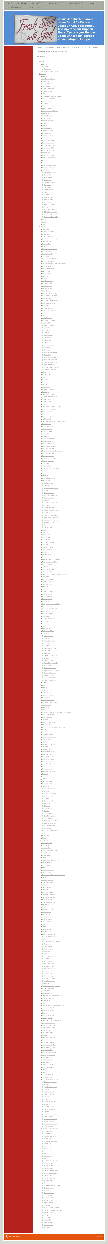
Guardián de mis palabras (51, 670)
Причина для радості (48, 897)
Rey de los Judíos (47, 571)
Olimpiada (47, 798)
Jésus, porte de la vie (48, 456)
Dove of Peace (46, 271)
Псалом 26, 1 (48, 1133)
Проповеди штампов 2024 (50, 1079)
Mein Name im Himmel (48, 79)
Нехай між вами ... (49, 981)
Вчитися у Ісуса (46, 847)
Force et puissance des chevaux (51, 468)
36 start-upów (46, 697)
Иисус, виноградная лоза (49, 1047)
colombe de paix (47, 429)
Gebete (44, 221)
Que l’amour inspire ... (50, 527)
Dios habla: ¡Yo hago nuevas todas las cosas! (55, 574)
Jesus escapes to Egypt (49, 258)
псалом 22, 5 (48, 1148)
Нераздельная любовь (49, 1045)
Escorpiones (47, 658)
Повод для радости (48, 1042)
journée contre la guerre (51, 488)
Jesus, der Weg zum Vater (49, 140)
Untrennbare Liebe (47, 135)
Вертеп (44, 877)
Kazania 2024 (46, 786)
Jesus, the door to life (48, 298)
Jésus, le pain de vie (48, 461)
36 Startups (45, 81)
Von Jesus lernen (47, 83)
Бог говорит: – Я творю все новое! (52, 1020)
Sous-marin (45, 433)
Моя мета (45, 889)
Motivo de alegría (47, 596)
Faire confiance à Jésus (51, 507)
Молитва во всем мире (50, 1123)
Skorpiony (47, 811)
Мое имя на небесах (48, 988)
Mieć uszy (47, 803)
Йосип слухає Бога (47, 880)
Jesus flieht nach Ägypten (49, 106)
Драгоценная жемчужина (49, 1040)
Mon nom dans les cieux (49, 389)
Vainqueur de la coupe (50, 495)
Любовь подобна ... (49, 1178)
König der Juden (47, 108)
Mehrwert (44, 76)
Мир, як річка (46, 852)
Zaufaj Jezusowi (48, 813)
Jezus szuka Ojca (47, 783)
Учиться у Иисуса (47, 993)
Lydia (43, 160)
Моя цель (45, 1035)
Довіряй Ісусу (48, 961)
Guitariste (46, 500)
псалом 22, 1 (48, 1158)
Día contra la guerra (49, 640)
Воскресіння (45, 916)
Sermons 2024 (46, 322)
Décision (46, 485)
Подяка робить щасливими (50, 850)
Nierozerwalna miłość (48, 751)
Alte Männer (47, 180)
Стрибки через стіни (50, 936)
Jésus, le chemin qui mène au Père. (52, 451)
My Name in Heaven (48, 231)
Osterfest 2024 (48, 202)
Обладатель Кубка (49, 1094)
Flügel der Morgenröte (50, 212)
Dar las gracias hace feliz (49, 549)
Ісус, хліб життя (46, 914)
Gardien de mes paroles (51, 520)
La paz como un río (47, 552)
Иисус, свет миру (47, 1057)
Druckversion (11, 1236)
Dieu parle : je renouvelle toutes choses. (53, 421)
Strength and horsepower (49, 310)
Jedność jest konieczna (48, 744)
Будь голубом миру (47, 882)
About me (45, 382)
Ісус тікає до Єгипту (48, 870)
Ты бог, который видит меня (52, 1185)
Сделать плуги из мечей (51, 1170)
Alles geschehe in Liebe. (51, 217)
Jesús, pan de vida (47, 613)
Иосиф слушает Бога (48, 1025)
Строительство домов (50, 1101)
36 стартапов (46, 990)
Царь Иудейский (47, 1018)
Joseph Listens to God (48, 268)
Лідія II (44, 926)
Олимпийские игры (49, 1091)
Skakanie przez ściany (50, 788)
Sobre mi (44, 687)
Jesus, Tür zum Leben (48, 145)
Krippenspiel (45, 113)
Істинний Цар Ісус (47, 919)
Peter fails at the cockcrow (49, 249)
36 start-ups (45, 392)
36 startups (45, 544)
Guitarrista (47, 653)
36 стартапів (46, 845)
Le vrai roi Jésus (46, 465)
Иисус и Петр (48, 1220)
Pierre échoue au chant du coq (51, 406)
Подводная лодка (47, 1032)
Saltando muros (48, 636)
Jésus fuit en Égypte (48, 416)
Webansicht (100, 1236)
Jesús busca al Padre (48, 631)
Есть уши (46, 1096)
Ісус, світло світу (47, 912)
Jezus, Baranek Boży (48, 714)
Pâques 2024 (48, 512)
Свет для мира (48, 1168)
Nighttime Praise (47, 273)
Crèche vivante (46, 424)
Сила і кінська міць (47, 921)
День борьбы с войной (50, 1087)
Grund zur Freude (47, 133)
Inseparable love (47, 288)
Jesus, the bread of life (48, 303)
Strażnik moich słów (49, 825)
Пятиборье (47, 1143)
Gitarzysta (47, 806)
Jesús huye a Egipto (48, 569)
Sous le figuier (46, 475)
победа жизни (48, 1200)
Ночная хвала (46, 1030)
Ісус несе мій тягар (49, 968)
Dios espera (45, 566)
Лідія (43, 924)
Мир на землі (46, 855)
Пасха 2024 (47, 1111)
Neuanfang (43, 74)
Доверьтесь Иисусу (49, 1106)
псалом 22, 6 (48, 1146)
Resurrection (45, 305)
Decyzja (46, 791)
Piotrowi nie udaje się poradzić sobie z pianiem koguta (57, 712)
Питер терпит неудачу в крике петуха (53, 1005)
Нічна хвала (45, 884)
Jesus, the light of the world (50, 300)
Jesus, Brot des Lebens (48, 150)
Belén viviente (46, 576)
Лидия (44, 1069)
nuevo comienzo (45, 537)
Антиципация (48, 1131)
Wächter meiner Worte (50, 209)
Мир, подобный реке (48, 998)
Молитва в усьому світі (50, 978)
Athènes (44, 404)
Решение (46, 1084)
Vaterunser (45, 219)
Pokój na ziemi (46, 707)
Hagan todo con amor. (50, 680)
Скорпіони (47, 958)
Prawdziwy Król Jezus (48, 771)
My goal (44, 278)
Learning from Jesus (48, 236)
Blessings (45, 379)
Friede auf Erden (47, 91)
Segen (44, 224)
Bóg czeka (45, 719)
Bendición (45, 685)
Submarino (45, 586)
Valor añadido (46, 539)
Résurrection (45, 463)
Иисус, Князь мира (49, 1109)
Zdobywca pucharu (49, 801)
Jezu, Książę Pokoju (50, 815)
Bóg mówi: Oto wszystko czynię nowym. (53, 727)
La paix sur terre (46, 401)
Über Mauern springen (50, 172)
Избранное (47, 1138)
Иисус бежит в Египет (48, 1015)
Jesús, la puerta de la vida (49, 608)
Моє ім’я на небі (47, 843)
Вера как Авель (48, 1180)
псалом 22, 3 (48, 1153)
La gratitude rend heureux (49, 396)
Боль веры (47, 1205)
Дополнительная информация (51, 986)
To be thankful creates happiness (51, 239)
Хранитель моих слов (50, 1119)
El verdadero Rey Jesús (49, 618)
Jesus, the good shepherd (49, 295)
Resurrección (46, 616)
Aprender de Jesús (47, 547)
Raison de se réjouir (48, 443)
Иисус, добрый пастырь (49, 1052)
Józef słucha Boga (47, 732)
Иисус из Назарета (48, 1010)
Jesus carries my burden (51, 357)
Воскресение (46, 1062)
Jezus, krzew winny (47, 754)
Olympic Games (48, 335)
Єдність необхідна (47, 892)
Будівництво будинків (50, 956)
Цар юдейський (46, 872)
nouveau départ (44, 384)
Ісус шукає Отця (47, 931)
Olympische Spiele (49, 182)
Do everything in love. (50, 369)
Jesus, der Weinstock (48, 138)
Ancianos (46, 643)
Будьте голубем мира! (48, 1027)
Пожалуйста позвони (50, 1160)
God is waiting (46, 256)
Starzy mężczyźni (49, 796)
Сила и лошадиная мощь (49, 1067)
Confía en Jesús (48, 660)
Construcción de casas (50, 655)
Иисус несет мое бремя (51, 1114)
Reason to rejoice (47, 286)
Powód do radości (47, 749)
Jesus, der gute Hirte (48, 143)
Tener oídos (47, 650)
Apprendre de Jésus (48, 394)
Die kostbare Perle (47, 130)
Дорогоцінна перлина (48, 894)
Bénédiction (45, 532)
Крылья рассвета (49, 1121)
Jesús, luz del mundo (48, 611)
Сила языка (47, 1175)
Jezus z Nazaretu (47, 717)
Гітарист (46, 953)
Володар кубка (48, 948)
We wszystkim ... (48, 833)
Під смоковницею (47, 929)
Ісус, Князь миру (49, 963)
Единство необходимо (48, 1037)
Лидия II (44, 1072)
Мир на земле (46, 1000)
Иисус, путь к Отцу (47, 1050)
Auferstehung (46, 152)
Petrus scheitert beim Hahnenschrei (52, 96)
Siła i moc (45, 774)
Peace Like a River (47, 241)
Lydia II (44, 162)
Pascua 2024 (48, 665)
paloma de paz (46, 581)
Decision (46, 327)
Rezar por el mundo (49, 677)
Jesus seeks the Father (48, 320)
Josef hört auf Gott (47, 115)
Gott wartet (45, 103)
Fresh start (43, 226)
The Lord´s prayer (47, 374)
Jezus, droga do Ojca (48, 756)
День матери (48, 1163)
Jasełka (44, 729)
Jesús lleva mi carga (50, 668)
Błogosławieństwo (47, 835)
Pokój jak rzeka (46, 705)
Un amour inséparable (48, 446)
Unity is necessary (47, 281)
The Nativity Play (47, 266)
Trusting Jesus (48, 350)
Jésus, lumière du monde (49, 458)
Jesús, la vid (45, 601)
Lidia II (44, 626)
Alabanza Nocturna (47, 584)
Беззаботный (48, 1195)
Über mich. (45, 64)
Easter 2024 (47, 355)
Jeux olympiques (49, 493)
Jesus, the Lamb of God (49, 251)
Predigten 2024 (46, 170)
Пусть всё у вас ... (49, 1126)
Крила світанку (48, 976)
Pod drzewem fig (47, 781)
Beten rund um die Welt (50, 214)
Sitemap (18, 1236)
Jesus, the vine (46, 290)
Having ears (47, 340)
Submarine (45, 276)
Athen (43, 93)
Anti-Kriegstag (48, 177)
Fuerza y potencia (47, 621)
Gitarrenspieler (48, 189)
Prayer (44, 377)
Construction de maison (51, 502)
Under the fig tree (47, 318)
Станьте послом (49, 1193)
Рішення (46, 939)
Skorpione (47, 194)
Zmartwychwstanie (47, 769)
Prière (44, 529)
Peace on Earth (46, 244)
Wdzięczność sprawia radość (50, 702)
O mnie (44, 838)
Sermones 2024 (46, 633)
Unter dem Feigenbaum (49, 165)
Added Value (45, 229)
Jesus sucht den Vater (48, 167)
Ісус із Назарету (47, 865)
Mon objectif (45, 436)
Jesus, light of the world (50, 359)
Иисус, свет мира (49, 1116)
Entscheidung (48, 175)
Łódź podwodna (46, 739)
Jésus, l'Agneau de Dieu (49, 409)
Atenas (44, 557)
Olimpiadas (47, 645)
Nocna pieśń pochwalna (49, 737)
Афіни (44, 857)
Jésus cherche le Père (48, 478)
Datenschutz (47, 69)
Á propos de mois (47, 534)
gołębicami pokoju (47, 734)
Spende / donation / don (51, 71)
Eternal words (46, 372)
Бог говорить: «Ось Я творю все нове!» (53, 875)
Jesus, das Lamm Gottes (49, 98)
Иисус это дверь (49, 1202)
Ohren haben (48, 187)
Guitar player (47, 342)
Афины (44, 1003)
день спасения (48, 1165)
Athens (44, 246)
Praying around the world (51, 367)
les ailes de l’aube (49, 522)
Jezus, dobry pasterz (48, 759)
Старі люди (47, 944)
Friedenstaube (46, 118)
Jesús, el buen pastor (48, 606)
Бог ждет (44, 1013)
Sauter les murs (48, 483)
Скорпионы (47, 1104)
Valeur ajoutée (46, 387)
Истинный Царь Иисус (48, 1064)
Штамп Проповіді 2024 (49, 934)
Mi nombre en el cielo (48, 542)
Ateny (43, 709)
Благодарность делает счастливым (52, 995)
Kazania (42, 690)
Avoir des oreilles (49, 497)
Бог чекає (45, 867)
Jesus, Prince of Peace (50, 352)
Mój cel (44, 741)
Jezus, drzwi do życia (48, 761)
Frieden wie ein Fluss (48, 88)
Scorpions (47, 347)
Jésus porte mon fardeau (51, 515)
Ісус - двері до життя (48, 909)
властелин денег (49, 1212)
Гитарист (46, 1099)
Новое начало (44, 983)
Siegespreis (47, 185)
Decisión (46, 638)
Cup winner (47, 337)
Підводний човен (47, 887)
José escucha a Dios (48, 579)
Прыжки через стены (50, 1082)
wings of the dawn (49, 364)
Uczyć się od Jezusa (48, 700)
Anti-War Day (48, 330)
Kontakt (46, 66)
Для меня (47, 1183)
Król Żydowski (46, 724)
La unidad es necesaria (49, 591)
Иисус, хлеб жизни (47, 1059)
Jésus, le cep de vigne (48, 448)
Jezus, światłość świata (48, 764)
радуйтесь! (47, 1190)
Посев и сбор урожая (50, 1141)
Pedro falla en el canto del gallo (51, 559)
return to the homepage (61, 51)
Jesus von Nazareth (47, 101)
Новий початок (44, 840)
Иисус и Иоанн (48, 1222)
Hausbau (46, 192)
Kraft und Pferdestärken (49, 157)
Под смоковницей (47, 1074)
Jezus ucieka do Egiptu (48, 722)
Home (42, 61)
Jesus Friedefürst (49, 199)
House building (48, 345)
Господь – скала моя (50, 1136)
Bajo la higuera (46, 628)
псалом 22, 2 (48, 1156)
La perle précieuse (47, 441)
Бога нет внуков (48, 1197)
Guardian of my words (50, 362)
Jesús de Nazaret (47, 564)
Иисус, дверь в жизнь (48, 1055)
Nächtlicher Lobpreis (48, 120)
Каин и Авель (48, 1227)
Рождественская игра (48, 1023)
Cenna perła (45, 746)
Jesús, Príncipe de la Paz (51, 663)
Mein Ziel (44, 125)
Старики (46, 1089)
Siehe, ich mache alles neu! (50, 111)
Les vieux (46, 490)
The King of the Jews (48, 261)
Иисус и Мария (48, 1225)
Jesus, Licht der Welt (48, 147)
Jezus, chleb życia (47, 766)
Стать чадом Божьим (50, 1173)
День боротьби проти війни (52, 941)
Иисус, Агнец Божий (48, 1008)
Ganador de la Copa (50, 648)
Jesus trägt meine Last (50, 204)
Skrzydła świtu (48, 828)
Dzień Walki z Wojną (50, 793)
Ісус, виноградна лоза (48, 902)
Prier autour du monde (50, 525)
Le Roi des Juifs (46, 419)
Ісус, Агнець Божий (47, 862)
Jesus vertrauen (48, 197)
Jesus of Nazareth (47, 254)
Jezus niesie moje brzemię (51, 820)
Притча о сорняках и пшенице (53, 1210)
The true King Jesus (47, 308)
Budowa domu (48, 808)
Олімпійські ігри (48, 946)
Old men (46, 332)
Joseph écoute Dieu (48, 426)
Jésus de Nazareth (47, 411)
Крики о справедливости (51, 1207)
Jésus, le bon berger (48, 453)
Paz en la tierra (46, 554)
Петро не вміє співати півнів (50, 860)
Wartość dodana (46, 692)
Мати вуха (47, 951)
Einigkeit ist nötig (47, 128)
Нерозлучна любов (47, 899)
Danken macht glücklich (49, 86)
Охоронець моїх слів (50, 973)
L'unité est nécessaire (48, 438)
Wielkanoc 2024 (48, 818)
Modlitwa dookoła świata (51, 830)
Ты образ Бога (48, 1215)
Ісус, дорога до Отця (48, 904)
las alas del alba (48, 675)
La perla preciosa (47, 594)
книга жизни (47, 1217)
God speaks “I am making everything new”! (54, 263)
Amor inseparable (47, 599)
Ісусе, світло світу (49, 971)
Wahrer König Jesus (48, 155)
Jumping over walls (49, 325)
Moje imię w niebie (47, 695)
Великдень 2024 (49, 966)
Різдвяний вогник (49, 1188)
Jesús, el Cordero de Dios (49, 562)
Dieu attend (45, 414)
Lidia (43, 623)
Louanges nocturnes (48, 431)
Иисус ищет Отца (47, 1077)
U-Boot (44, 123)
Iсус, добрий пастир (48, 907)
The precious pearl (47, 283)
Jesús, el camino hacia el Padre (51, 604)
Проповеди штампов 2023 (50, 1128)
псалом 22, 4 (48, 1151)
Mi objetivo (45, 589)
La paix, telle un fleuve (48, 399)
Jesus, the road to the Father (50, 293)
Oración (44, 682)
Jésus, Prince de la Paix (51, 510)
